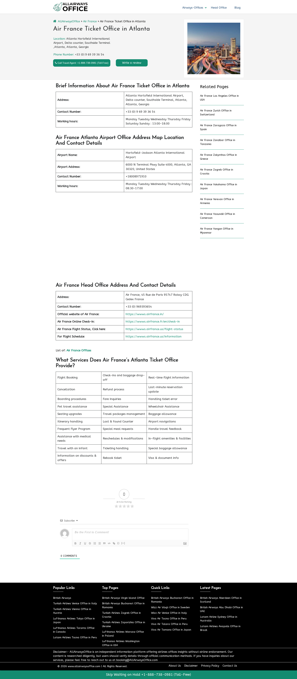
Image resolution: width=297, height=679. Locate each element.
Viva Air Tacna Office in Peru (169, 618)
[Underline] (85, 543)
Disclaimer (191, 665)
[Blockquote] (104, 543)
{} (118, 543)
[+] (123, 543)
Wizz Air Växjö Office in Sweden (170, 607)
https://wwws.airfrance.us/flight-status (154, 329)
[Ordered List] (94, 543)
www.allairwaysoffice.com (84, 666)
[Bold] (75, 543)
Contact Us (230, 665)
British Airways (62, 597)
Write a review (131, 62)
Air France (90, 21)
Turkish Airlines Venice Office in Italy (75, 603)
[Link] (114, 543)
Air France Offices (79, 350)
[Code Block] (109, 543)
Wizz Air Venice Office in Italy (169, 612)
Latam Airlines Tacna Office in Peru (75, 637)
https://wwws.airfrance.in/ (145, 314)
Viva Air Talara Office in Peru (169, 624)
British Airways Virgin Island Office (123, 597)
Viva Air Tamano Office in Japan (171, 629)
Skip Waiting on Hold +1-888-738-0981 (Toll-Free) (148, 675)
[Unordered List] (99, 543)
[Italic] (80, 543)
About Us (175, 665)
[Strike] (89, 543)
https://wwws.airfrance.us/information (154, 336)
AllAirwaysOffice (69, 21)
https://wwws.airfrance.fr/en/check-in (153, 321)
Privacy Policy (210, 665)
